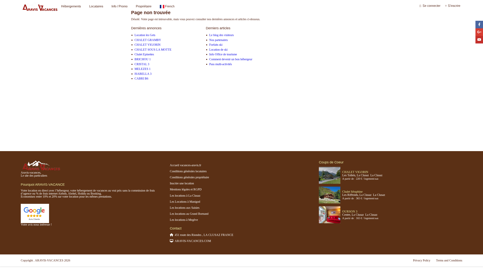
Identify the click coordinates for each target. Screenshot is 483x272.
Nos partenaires (218, 40)
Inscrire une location (182, 183)
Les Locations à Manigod (185, 201)
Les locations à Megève (184, 219)
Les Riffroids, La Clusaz (356, 194)
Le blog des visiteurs (221, 35)
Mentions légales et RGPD (186, 189)
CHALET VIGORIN (148, 44)
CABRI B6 (141, 78)
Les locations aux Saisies (184, 207)
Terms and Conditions (449, 260)
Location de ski (218, 49)
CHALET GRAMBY (148, 40)
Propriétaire (144, 6)
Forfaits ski (215, 44)
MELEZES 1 (143, 68)
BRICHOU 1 (143, 59)
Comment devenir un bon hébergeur (230, 59)
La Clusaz (376, 175)
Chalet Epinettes (144, 54)
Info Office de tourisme (223, 54)
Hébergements (71, 6)
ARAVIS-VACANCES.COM (193, 241)
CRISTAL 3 (142, 64)
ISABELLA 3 (143, 73)
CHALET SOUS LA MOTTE (153, 49)
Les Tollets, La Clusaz (355, 175)
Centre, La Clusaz (353, 214)
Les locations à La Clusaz (185, 195)
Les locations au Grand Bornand (189, 213)
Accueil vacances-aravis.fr (185, 165)
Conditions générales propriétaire (189, 177)
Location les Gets (145, 35)
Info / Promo (120, 6)
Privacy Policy (421, 260)
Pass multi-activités (220, 64)
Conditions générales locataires (188, 171)
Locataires (96, 6)
